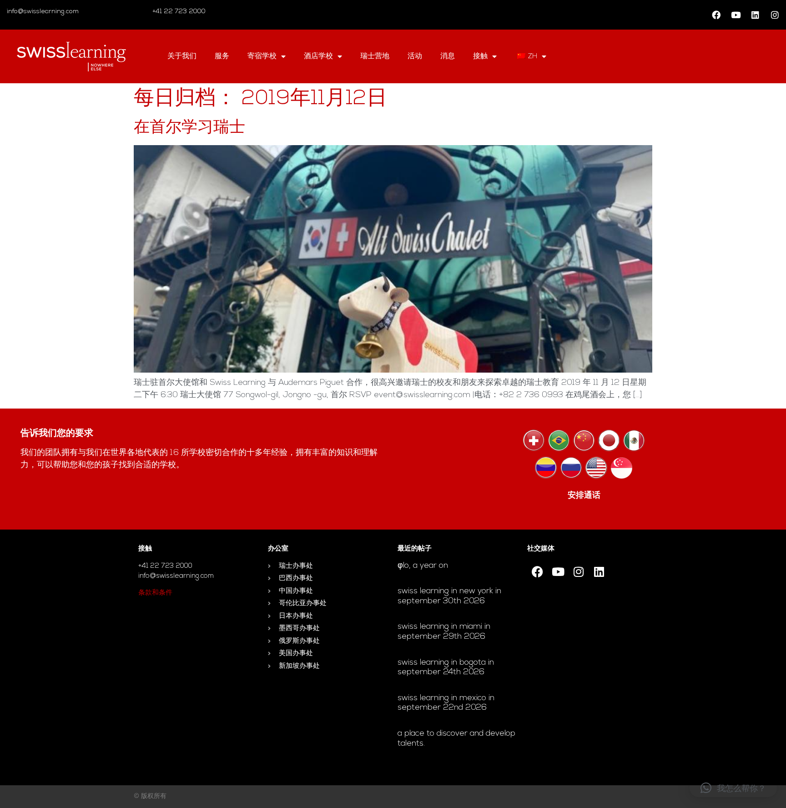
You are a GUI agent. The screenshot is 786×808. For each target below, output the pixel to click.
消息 (447, 56)
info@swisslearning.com (43, 11)
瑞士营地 (374, 56)
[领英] (755, 15)
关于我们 (181, 56)
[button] (733, 788)
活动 (415, 56)
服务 (222, 56)
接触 (480, 56)
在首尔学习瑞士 (189, 128)
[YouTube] (735, 15)
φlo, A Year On (423, 566)
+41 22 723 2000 (178, 11)
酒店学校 (318, 56)
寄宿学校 (262, 56)
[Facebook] (716, 15)
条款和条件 (155, 593)
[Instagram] (774, 15)
